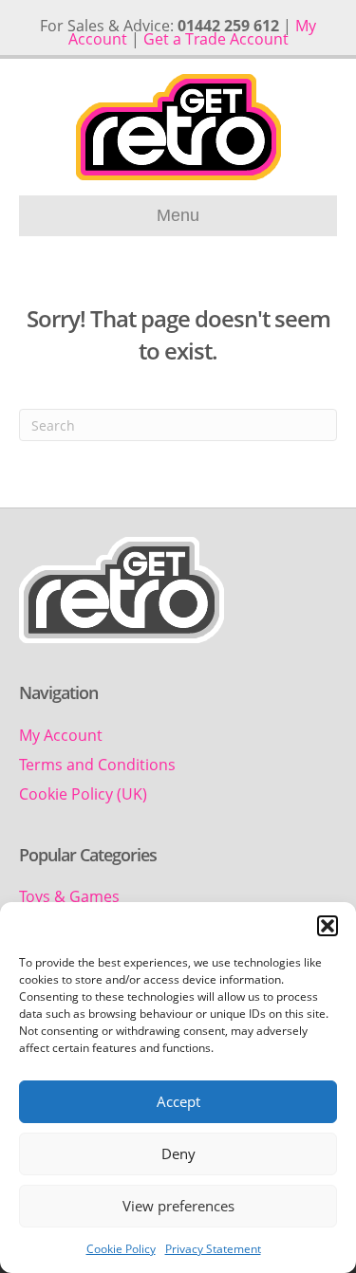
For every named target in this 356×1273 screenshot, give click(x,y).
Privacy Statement (213, 1249)
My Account (61, 735)
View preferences (178, 1205)
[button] (327, 925)
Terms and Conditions (97, 764)
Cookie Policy (121, 1249)
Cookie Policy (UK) (83, 794)
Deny (178, 1153)
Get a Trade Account (216, 38)
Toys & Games (69, 896)
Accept (178, 1101)
